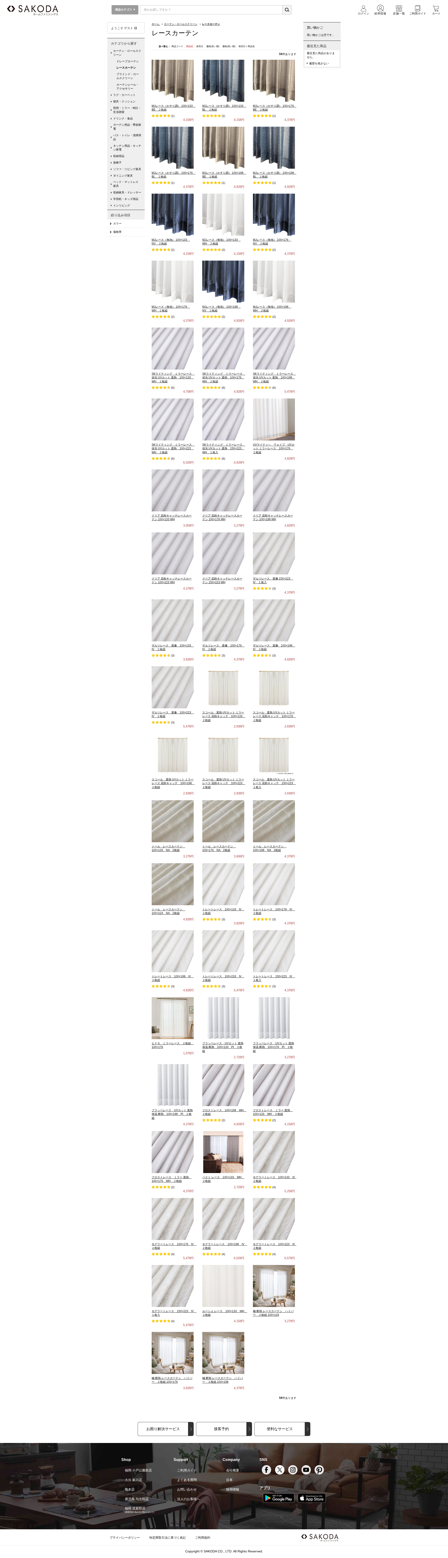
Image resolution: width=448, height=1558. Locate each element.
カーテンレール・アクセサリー (127, 86)
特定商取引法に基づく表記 (167, 1537)
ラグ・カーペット (124, 95)
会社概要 (232, 1470)
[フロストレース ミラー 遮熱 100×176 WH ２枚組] (173, 1151)
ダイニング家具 (123, 175)
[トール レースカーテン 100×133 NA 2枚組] (173, 821)
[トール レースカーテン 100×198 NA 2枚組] (274, 821)
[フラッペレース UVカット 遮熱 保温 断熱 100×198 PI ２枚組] (173, 1084)
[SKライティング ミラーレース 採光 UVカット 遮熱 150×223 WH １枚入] (223, 419)
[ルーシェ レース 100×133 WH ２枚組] (223, 1285)
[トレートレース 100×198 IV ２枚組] (173, 951)
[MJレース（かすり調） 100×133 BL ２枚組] (223, 80)
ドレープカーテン (127, 61)
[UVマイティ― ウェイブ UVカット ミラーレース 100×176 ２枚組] (274, 419)
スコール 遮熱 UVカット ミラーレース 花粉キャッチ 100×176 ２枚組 (274, 716)
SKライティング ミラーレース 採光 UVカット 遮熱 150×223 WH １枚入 (223, 448)
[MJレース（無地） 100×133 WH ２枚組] (223, 214)
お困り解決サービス (163, 1429)
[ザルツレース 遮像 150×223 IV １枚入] (274, 553)
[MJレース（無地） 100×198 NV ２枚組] (223, 281)
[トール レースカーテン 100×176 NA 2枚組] (223, 821)
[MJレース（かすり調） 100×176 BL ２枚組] (173, 147)
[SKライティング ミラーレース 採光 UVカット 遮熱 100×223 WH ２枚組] (173, 419)
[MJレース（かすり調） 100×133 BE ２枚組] (173, 80)
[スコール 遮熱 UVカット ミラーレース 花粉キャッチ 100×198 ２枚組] (173, 754)
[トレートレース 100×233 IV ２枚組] (223, 951)
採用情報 (232, 1489)
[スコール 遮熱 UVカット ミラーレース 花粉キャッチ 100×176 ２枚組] (274, 687)
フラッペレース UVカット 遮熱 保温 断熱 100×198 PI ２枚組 (172, 1114)
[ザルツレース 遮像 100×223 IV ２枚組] (173, 687)
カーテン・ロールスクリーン (127, 52)
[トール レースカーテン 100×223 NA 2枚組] (173, 884)
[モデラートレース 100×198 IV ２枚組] (223, 1218)
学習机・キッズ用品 (125, 199)
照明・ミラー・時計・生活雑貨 (127, 110)
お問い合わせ (187, 1489)
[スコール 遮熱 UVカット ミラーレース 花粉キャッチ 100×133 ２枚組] (223, 687)
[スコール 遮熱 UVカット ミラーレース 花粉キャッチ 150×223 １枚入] (274, 754)
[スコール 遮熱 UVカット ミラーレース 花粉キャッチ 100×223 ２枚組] (223, 754)
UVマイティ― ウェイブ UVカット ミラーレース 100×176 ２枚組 (273, 448)
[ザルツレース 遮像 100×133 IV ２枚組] (173, 620)
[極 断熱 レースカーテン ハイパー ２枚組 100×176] (173, 1352)
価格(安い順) (213, 46)
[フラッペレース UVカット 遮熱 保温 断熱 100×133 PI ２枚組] (223, 1018)
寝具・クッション (124, 101)
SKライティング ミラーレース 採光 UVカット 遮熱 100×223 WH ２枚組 (173, 448)
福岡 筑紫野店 (135, 1508)
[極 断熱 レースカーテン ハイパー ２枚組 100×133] (274, 1285)
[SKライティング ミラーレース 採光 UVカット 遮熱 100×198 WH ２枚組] (274, 348)
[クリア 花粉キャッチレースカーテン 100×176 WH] (223, 490)
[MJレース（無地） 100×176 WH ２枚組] (173, 281)
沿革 (229, 1480)
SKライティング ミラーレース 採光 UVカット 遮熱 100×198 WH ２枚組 (274, 377)
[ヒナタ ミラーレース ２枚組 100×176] (173, 1018)
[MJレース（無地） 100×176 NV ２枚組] (274, 214)
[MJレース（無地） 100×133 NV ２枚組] (173, 214)
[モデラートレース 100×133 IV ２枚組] (274, 1151)
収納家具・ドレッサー (127, 192)
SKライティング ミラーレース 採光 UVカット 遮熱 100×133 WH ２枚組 (173, 377)
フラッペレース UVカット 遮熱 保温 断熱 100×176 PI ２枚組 (273, 1047)
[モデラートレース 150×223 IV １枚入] (173, 1285)
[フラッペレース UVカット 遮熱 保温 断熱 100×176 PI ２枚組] (274, 1018)
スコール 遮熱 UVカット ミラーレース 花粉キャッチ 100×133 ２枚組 (223, 716)
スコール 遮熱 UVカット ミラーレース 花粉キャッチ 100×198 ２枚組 (173, 783)
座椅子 (117, 162)
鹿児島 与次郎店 (137, 1499)
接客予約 (221, 1429)
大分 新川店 (133, 1480)
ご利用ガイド (187, 1470)
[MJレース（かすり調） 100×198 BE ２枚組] (223, 147)
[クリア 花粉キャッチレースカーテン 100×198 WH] (274, 490)
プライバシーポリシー (125, 1537)
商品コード (178, 46)
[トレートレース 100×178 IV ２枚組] (274, 884)
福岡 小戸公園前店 (138, 1470)
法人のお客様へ (188, 1499)
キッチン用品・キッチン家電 (127, 147)
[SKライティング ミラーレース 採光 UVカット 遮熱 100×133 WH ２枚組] (173, 348)
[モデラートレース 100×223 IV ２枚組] (274, 1218)
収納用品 (118, 156)
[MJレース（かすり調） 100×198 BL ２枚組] (274, 147)
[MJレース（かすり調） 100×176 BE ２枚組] (274, 80)
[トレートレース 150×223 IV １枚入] (274, 951)
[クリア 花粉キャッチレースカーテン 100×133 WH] (173, 490)
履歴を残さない (319, 63)
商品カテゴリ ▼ (125, 9)
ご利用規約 (202, 1537)
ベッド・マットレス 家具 (127, 184)
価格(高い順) (229, 46)
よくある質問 (187, 1480)
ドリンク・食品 (123, 118)
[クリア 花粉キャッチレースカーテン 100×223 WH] (173, 553)
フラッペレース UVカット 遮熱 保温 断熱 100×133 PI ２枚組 (222, 1047)
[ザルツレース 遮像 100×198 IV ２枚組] (274, 620)
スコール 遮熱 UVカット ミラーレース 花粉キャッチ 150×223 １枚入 (274, 783)
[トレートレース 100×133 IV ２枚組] (223, 884)
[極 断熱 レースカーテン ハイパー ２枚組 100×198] (223, 1352)
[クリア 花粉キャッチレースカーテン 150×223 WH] (223, 553)
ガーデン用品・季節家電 (127, 126)
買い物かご (315, 27)
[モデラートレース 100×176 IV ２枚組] (173, 1218)
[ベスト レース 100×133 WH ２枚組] (223, 1151)
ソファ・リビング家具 (127, 169)
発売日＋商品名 (246, 46)
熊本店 (130, 1489)
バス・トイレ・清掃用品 (127, 137)
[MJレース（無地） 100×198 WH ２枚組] (274, 281)
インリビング (121, 205)
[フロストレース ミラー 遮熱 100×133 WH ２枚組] (274, 1084)
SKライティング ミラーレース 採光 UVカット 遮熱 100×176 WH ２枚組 (223, 377)
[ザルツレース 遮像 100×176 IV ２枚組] (223, 620)
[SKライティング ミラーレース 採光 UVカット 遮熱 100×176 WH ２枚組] (223, 348)
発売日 (200, 46)
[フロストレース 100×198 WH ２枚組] (223, 1084)
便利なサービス (280, 1429)
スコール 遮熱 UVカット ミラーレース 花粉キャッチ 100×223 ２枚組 (223, 783)
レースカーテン (126, 67)
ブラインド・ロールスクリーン (127, 76)
